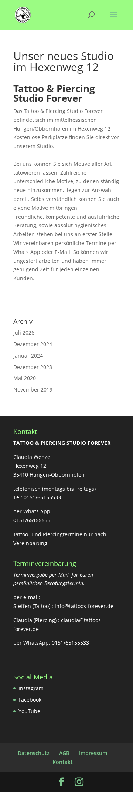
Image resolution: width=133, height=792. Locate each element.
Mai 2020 (24, 378)
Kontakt (62, 761)
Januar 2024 (28, 355)
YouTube (29, 711)
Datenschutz (34, 752)
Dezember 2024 (32, 344)
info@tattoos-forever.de (84, 606)
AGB (64, 752)
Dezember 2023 (32, 366)
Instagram (31, 688)
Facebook (29, 699)
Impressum (93, 752)
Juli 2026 (23, 332)
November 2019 (32, 389)
